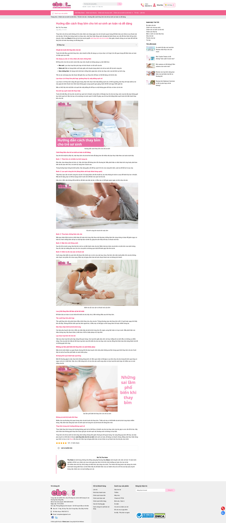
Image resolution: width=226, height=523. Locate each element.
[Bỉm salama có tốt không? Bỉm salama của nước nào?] (150, 65)
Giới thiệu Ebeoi (80, 13)
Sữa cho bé (149, 36)
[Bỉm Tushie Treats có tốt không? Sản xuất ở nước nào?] (150, 58)
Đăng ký (170, 490)
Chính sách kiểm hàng (99, 501)
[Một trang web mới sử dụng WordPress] (62, 5)
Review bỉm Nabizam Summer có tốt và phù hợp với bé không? (165, 83)
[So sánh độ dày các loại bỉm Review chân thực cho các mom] (150, 48)
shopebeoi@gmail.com (64, 514)
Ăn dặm (116, 504)
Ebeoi (71, 439)
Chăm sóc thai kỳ (91, 13)
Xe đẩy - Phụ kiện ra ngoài (122, 512)
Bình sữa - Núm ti (119, 501)
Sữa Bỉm (85, 6)
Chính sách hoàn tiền (99, 495)
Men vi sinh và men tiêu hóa (155, 34)
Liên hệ (142, 13)
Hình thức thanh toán (99, 492)
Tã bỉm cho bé (82, 17)
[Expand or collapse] (136, 45)
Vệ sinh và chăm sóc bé (121, 507)
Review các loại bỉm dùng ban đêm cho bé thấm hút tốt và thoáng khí (165, 74)
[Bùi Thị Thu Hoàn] (61, 464)
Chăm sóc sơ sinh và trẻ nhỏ (122, 13)
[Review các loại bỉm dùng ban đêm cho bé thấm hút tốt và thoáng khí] (150, 73)
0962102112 (148, 6)
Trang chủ (54, 17)
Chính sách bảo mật (99, 498)
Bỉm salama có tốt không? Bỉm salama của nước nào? (165, 65)
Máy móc (100, 6)
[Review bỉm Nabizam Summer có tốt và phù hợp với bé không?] (150, 82)
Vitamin (94, 6)
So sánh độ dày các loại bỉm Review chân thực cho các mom (165, 50)
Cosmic (89, 6)
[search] (119, 4)
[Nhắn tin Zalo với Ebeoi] (223, 514)
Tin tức (136, 13)
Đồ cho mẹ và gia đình (120, 509)
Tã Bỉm (116, 492)
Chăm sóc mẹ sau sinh (105, 13)
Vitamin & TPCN (119, 498)
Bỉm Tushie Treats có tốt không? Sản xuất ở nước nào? (165, 58)
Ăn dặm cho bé (151, 25)
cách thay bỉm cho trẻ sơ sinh (99, 38)
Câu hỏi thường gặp (99, 504)
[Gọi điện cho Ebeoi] (223, 510)
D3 (97, 6)
